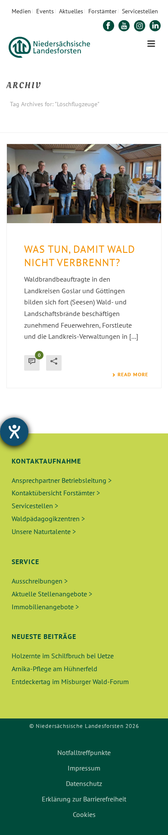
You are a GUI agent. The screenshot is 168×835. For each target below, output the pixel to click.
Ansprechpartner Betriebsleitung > (62, 480)
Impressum (84, 767)
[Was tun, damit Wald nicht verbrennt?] (84, 183)
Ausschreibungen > (40, 581)
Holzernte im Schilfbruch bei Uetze (63, 656)
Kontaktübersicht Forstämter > (56, 492)
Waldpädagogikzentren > (48, 518)
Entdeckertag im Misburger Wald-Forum (70, 681)
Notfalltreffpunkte (84, 752)
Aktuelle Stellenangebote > (52, 593)
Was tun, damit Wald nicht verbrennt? (79, 256)
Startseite (61, 126)
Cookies (84, 814)
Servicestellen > (35, 505)
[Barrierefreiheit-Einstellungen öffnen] (14, 432)
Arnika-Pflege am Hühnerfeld (54, 668)
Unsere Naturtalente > (44, 531)
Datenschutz (84, 783)
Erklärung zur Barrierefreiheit (84, 798)
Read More (133, 374)
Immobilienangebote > (45, 606)
